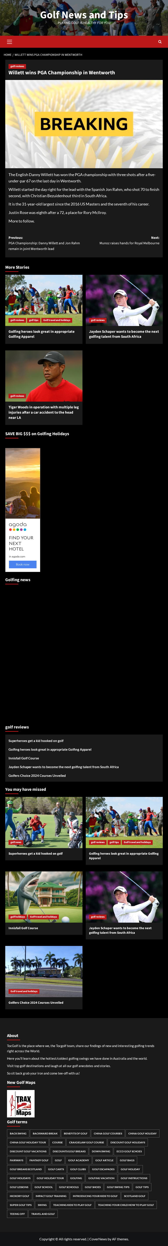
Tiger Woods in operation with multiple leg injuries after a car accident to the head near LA (44, 412)
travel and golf (43, 1213)
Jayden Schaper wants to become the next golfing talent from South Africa (124, 334)
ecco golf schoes (129, 1151)
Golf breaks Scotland (26, 1169)
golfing (76, 1178)
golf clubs (78, 1169)
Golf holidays (20, 1178)
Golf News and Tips (84, 15)
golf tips (33, 320)
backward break (45, 1133)
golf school (44, 1187)
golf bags (127, 1160)
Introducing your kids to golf (95, 1196)
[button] (9, 41)
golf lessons (19, 1187)
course (57, 1142)
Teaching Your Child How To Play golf (126, 1205)
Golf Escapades (103, 1169)
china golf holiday (142, 1133)
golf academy (78, 1160)
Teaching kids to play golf (72, 1205)
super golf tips (21, 1205)
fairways (16, 1160)
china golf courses (108, 1133)
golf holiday (130, 1169)
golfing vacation (101, 1178)
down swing (101, 1151)
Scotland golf (134, 1196)
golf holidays (17, 917)
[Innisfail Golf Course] (43, 897)
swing (42, 1205)
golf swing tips (118, 1187)
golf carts (56, 1169)
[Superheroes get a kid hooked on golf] (43, 822)
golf (58, 1160)
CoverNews (98, 1239)
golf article (104, 1160)
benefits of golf (76, 1133)
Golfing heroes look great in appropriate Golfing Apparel (42, 334)
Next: (129, 240)
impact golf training (51, 1196)
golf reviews (17, 66)
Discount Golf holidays (127, 1142)
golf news (15, 842)
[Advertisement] (22, 652)
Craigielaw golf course (86, 1142)
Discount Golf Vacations (28, 1151)
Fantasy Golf (39, 1160)
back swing (18, 1133)
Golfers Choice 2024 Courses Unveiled (37, 775)
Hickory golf (19, 1196)
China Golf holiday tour (28, 1142)
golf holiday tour (50, 1178)
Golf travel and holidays (56, 320)
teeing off (17, 1213)
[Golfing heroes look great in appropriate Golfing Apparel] (43, 300)
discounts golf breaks (69, 1151)
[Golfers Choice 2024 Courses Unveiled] (43, 971)
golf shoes (93, 1187)
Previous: (44, 243)
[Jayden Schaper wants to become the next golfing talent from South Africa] (124, 300)
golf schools (69, 1187)
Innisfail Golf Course (24, 758)
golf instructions (134, 1178)
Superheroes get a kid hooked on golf (36, 741)
